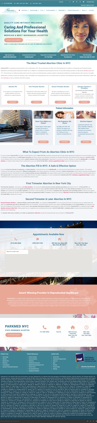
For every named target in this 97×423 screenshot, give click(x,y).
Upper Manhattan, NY (42, 383)
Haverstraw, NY (50, 403)
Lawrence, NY (4, 400)
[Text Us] (59, 327)
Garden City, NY (63, 405)
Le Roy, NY (89, 399)
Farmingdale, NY (31, 407)
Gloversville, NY (25, 405)
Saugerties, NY (12, 389)
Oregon (15, 416)
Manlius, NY (71, 397)
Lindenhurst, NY (68, 399)
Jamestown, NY (22, 402)
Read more (43, 141)
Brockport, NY (4, 411)
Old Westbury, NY (52, 392)
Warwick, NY (84, 384)
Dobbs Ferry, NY (48, 408)
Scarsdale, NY (4, 389)
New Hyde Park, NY (83, 394)
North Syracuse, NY (8, 394)
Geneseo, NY (55, 405)
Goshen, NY (17, 405)
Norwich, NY (75, 392)
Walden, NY (8, 386)
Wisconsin (57, 416)
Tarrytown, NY (4, 387)
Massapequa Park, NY (53, 397)
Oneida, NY (39, 392)
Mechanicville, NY (18, 397)
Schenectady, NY (86, 387)
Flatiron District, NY (13, 407)
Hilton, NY (9, 403)
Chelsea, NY (45, 410)
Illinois (27, 415)
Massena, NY (44, 397)
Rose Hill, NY (61, 389)
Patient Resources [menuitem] (73, 10)
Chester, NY (39, 410)
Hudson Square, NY (67, 402)
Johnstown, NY (4, 402)
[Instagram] (80, 2)
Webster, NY (38, 384)
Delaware (20, 415)
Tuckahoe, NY (60, 386)
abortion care (87, 70)
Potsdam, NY (16, 391)
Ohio (11, 416)
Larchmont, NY (12, 400)
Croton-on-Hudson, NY (71, 408)
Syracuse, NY (11, 387)
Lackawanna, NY (36, 400)
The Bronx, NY (33, 383)
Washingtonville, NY (76, 384)
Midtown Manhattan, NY (79, 395)
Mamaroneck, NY (87, 397)
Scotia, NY (78, 387)
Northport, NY (82, 392)
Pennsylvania (21, 416)
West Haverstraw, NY (13, 384)
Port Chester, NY (42, 391)
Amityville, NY (19, 413)
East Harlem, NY (24, 408)
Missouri (64, 415)
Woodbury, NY (65, 383)
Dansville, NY (62, 408)
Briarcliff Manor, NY (13, 411)
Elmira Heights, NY (61, 407)
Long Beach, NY (37, 399)
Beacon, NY (30, 411)
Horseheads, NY (92, 402)
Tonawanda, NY (80, 386)
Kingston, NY (67, 400)
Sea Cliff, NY (72, 387)
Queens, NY (16, 383)
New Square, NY (56, 394)
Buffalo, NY (83, 410)
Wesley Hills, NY (23, 384)
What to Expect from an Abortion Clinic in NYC (48, 151)
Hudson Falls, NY (76, 402)
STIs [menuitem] (41, 10)
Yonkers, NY (58, 383)
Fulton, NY (70, 405)
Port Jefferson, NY (32, 391)
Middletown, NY (90, 395)
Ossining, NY (25, 392)
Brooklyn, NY (85, 381)
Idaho (24, 415)
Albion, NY (40, 413)
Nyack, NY (69, 392)
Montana (68, 415)
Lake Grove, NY (28, 400)
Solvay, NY (51, 387)
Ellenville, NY (75, 407)
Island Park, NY (36, 402)
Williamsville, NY (83, 383)
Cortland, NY (81, 408)
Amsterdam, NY (11, 413)
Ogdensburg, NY (61, 392)
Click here (5, 78)
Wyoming (63, 416)
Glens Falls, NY (33, 405)
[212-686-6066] (44, 327)
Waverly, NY (45, 384)
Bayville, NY (37, 411)
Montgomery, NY (47, 395)
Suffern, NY (19, 387)
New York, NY (48, 394)
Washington (43, 416)
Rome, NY (67, 389)
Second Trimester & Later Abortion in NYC (48, 199)
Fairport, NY (39, 407)
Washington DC (51, 416)
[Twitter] (73, 2)
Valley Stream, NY (16, 386)
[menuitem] (19, 10)
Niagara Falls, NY (25, 394)
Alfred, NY (35, 413)
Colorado (8, 415)
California (3, 415)
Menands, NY (4, 397)
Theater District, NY (89, 386)
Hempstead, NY (33, 403)
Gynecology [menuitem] (33, 10)
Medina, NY (11, 397)
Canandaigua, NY (75, 410)
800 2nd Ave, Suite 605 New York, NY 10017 (59, 244)
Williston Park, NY (74, 383)
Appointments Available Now (48, 234)
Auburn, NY (90, 411)
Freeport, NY (76, 405)
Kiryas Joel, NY (53, 400)
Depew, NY (55, 408)
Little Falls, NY (60, 399)
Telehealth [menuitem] (61, 10)
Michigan (53, 415)
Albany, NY (46, 413)
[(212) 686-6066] (15, 239)
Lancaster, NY (19, 400)
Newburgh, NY (34, 394)
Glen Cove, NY (41, 405)
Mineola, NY (70, 395)
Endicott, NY (46, 407)
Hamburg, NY (85, 403)
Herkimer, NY (25, 403)
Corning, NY (88, 408)
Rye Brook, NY (49, 389)
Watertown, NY (59, 384)
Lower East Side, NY (8, 383)
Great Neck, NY (10, 405)
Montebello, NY (56, 395)
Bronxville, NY (90, 410)
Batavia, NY (59, 411)
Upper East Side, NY (42, 386)
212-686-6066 (44, 332)
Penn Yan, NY (67, 391)
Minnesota (58, 415)
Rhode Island (28, 416)
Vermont (34, 416)
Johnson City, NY (13, 402)
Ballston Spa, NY (67, 411)
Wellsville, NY (31, 384)
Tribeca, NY (72, 386)
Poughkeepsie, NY (7, 391)
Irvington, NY (44, 402)
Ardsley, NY (4, 413)
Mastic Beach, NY (36, 397)
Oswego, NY (18, 392)
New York (7, 416)
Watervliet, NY (51, 384)
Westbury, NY (4, 384)
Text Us (58, 332)
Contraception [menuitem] (50, 10)
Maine (35, 415)
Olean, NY (44, 392)
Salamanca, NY (41, 389)
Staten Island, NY (24, 383)
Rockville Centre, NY (75, 389)
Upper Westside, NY (32, 386)
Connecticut (14, 415)
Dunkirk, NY (40, 408)
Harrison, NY (71, 403)
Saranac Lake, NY (32, 389)
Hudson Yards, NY (56, 402)
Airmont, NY (53, 413)
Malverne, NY (4, 399)
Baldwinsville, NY (76, 411)
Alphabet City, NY (27, 413)
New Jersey (87, 415)
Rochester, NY (84, 389)
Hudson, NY (84, 402)
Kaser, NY (89, 400)
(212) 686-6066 (16, 243)
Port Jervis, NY (23, 391)
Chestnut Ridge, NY (30, 410)
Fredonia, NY (83, 405)
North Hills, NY (17, 394)
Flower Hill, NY (90, 405)
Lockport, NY (45, 399)
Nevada (73, 415)
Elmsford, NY (53, 407)
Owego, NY (12, 392)
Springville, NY (25, 387)
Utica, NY (24, 386)
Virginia (38, 416)
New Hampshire (80, 415)
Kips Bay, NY (60, 400)
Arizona (89, 413)
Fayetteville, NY (23, 407)
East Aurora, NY (33, 408)
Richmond (59, 413)
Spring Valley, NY (34, 387)
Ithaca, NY (29, 402)
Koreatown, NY (45, 400)
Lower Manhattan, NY (27, 399)
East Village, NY (83, 407)
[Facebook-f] (77, 2)
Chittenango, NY (21, 410)
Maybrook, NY (27, 397)
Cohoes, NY (6, 410)
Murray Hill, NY (13, 395)
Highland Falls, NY (16, 403)
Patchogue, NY (4, 392)
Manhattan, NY (78, 397)
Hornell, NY (3, 403)
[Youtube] (83, 2)
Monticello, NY (39, 395)
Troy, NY (67, 386)
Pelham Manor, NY (75, 391)
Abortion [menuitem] (24, 10)
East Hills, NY (16, 408)
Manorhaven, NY (64, 397)
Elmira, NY (68, 407)
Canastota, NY (67, 410)
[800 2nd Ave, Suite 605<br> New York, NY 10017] (59, 239)
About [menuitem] (84, 10)
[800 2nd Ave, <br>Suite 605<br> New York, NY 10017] (73, 327)
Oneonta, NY (32, 392)
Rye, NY (55, 389)
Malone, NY (11, 399)
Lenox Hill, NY (82, 399)
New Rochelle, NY (65, 394)
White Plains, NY (92, 383)
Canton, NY (60, 410)
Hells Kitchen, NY (42, 403)
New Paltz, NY (74, 394)
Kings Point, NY (75, 400)
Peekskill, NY (90, 391)
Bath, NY (53, 411)
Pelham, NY (84, 391)
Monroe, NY (63, 395)
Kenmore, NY (83, 400)
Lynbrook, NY (17, 399)
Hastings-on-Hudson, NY (61, 403)
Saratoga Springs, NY (21, 389)
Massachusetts (46, 415)
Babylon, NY (84, 411)
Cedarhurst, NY (53, 410)
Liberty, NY (75, 399)
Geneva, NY (48, 405)
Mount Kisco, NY (31, 395)
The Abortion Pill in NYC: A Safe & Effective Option (48, 165)
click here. (30, 376)
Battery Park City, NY (45, 411)
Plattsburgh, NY (59, 391)
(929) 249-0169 (37, 243)
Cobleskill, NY (12, 410)
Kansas (31, 415)
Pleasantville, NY (50, 391)
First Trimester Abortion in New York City (48, 183)
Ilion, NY (50, 402)
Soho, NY (56, 387)
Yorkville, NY (52, 383)
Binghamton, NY (23, 411)
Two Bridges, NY (52, 386)
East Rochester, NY (7, 408)
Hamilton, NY (78, 403)
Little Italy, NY (52, 399)
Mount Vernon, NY (21, 395)
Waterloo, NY (67, 384)
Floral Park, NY (4, 407)
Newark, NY (41, 394)
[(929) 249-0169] (37, 239)
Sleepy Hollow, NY (64, 387)
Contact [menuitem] (91, 10)
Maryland (40, 415)
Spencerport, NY (43, 387)
